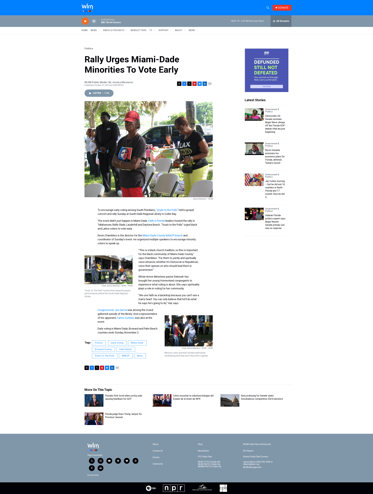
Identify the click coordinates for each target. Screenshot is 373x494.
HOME (85, 30)
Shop (200, 444)
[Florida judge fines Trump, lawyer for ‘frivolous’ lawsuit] (94, 418)
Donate (156, 457)
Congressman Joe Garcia (112, 309)
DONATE (283, 7)
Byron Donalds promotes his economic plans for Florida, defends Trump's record (275, 156)
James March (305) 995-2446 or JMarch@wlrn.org (258, 463)
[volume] (94, 21)
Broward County (103, 349)
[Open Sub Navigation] (99, 30)
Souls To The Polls (104, 356)
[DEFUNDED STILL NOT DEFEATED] (266, 70)
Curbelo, (129, 317)
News (140, 356)
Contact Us (158, 451)
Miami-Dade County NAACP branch (162, 235)
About (179, 30)
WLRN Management (252, 467)
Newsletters (138, 30)
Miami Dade (137, 343)
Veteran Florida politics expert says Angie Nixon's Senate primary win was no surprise (275, 222)
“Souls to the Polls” (167, 209)
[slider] (98, 21)
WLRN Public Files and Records (257, 444)
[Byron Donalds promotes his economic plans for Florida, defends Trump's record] (254, 148)
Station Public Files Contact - (256, 457)
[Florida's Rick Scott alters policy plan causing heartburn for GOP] (94, 400)
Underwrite (158, 464)
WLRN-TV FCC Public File (209, 462)
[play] (85, 21)
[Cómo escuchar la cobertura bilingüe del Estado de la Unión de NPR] (162, 400)
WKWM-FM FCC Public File (209, 466)
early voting (117, 343)
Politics (89, 48)
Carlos (121, 317)
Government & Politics (272, 110)
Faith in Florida (156, 220)
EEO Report (248, 451)
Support (164, 30)
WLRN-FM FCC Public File (209, 464)
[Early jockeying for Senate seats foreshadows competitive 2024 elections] (229, 400)
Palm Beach (125, 349)
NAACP (126, 356)
